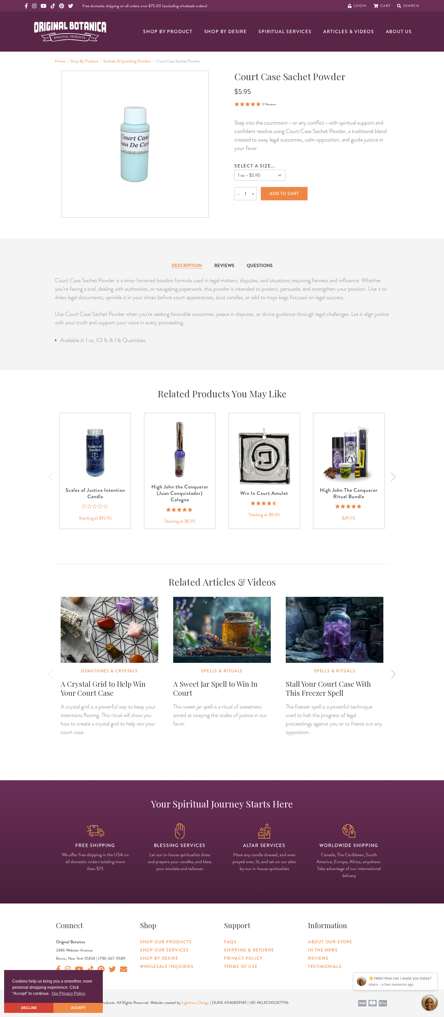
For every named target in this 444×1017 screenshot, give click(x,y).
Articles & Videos (348, 31)
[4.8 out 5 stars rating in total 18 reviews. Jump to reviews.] (349, 506)
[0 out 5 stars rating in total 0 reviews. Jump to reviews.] (95, 506)
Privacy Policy (243, 958)
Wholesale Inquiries (166, 966)
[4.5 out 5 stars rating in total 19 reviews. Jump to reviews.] (264, 503)
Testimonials (324, 966)
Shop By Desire (225, 31)
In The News (323, 950)
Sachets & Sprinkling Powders (127, 61)
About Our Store (330, 942)
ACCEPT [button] (78, 1008)
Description (187, 265)
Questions (260, 265)
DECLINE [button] (29, 1008)
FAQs (230, 942)
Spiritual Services (284, 31)
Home (60, 61)
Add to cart (284, 193)
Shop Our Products (166, 942)
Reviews (224, 265)
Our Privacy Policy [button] (68, 993)
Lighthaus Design (195, 1003)
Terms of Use (240, 966)
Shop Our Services (164, 950)
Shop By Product (167, 31)
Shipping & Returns (249, 950)
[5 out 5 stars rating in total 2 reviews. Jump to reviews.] (179, 509)
